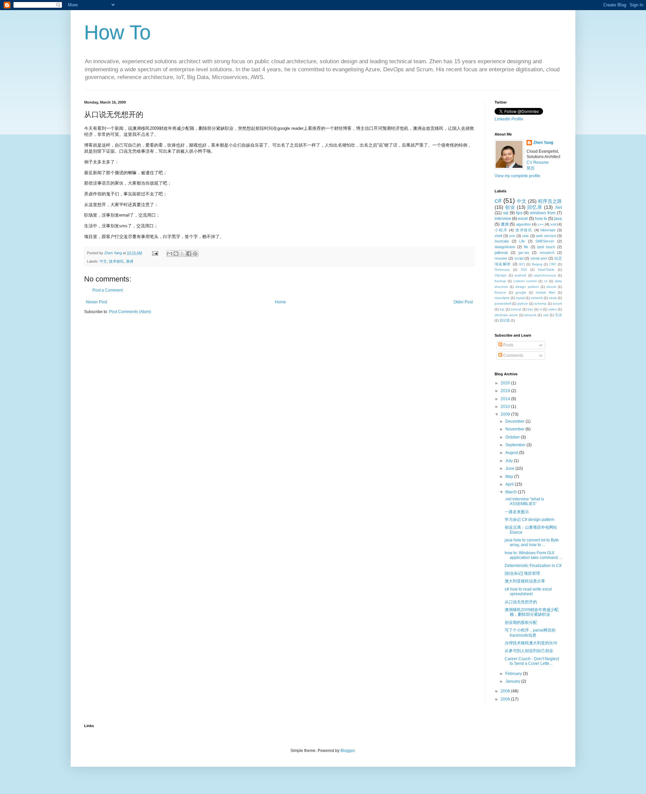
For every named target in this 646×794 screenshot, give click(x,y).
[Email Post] (154, 253)
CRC (553, 264)
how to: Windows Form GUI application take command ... (533, 555)
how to (541, 218)
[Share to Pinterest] (195, 253)
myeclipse (502, 298)
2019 (506, 390)
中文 (103, 261)
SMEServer (544, 241)
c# (498, 200)
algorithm (523, 224)
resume (501, 258)
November (515, 429)
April (510, 484)
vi (541, 309)
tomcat (516, 309)
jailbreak (501, 253)
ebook (551, 287)
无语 (558, 315)
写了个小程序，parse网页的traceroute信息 (530, 632)
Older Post (463, 302)
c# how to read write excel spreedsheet (528, 591)
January (513, 681)
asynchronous (545, 275)
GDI (524, 269)
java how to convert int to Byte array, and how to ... (532, 542)
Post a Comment (108, 290)
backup (500, 281)
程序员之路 (550, 201)
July (509, 460)
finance (500, 292)
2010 (506, 406)
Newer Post (96, 302)
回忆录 (534, 207)
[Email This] (169, 253)
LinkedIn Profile (509, 119)
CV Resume (538, 162)
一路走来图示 (517, 511)
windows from (542, 213)
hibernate (547, 230)
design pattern (527, 287)
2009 (506, 414)
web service (546, 236)
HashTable (546, 269)
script (519, 258)
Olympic (501, 275)
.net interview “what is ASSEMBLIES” (524, 501)
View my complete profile (517, 176)
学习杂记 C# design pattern (529, 519)
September (516, 445)
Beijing (537, 264)
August (512, 452)
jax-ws (523, 253)
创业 (510, 207)
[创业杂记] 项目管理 (522, 573)
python (522, 303)
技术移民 (116, 261)
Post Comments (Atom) (130, 311)
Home (280, 302)
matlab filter (545, 292)
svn (512, 236)
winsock (530, 315)
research (547, 253)
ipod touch (546, 247)
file (526, 247)
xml (553, 224)
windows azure (506, 315)
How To (117, 32)
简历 (531, 168)
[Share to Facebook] (188, 253)
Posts (507, 345)
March (511, 492)
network (537, 298)
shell (498, 236)
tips (519, 213)
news (553, 298)
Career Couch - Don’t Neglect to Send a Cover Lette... (532, 661)
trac (530, 309)
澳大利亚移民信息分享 (525, 581)
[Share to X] (182, 253)
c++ (541, 224)
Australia (502, 241)
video (552, 309)
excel (523, 218)
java (558, 218)
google (520, 292)
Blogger (347, 750)
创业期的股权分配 (521, 622)
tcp (502, 309)
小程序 (501, 230)
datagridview (505, 247)
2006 (506, 699)
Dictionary (502, 269)
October (513, 437)
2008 (506, 691)
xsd (545, 315)
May (509, 476)
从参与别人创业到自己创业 (529, 650)
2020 (506, 383)
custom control (525, 281)
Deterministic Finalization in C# (533, 565)
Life (522, 241)
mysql (520, 298)
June (510, 468)
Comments (512, 355)
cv (545, 281)
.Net (558, 207)
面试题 (505, 320)
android (520, 275)
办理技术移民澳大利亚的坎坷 (531, 643)
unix (525, 236)
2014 (506, 398)
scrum (557, 303)
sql (505, 213)
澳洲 (129, 261)
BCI (522, 264)
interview (503, 218)
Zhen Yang (543, 142)
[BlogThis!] (176, 253)
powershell (503, 303)
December (515, 421)
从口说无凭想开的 (521, 602)
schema (540, 303)
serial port (539, 258)
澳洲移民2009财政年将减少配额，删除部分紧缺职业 (532, 612)
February (514, 673)
